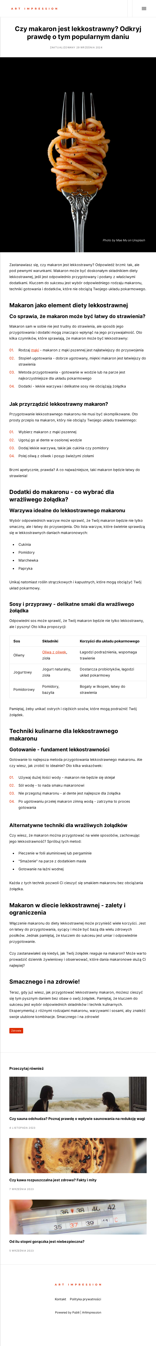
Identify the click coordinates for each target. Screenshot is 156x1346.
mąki (35, 350)
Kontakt (60, 1299)
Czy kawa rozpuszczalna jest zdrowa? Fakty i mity (52, 1180)
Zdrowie (16, 1030)
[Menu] (139, 8)
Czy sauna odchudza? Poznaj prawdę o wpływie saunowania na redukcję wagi (77, 1118)
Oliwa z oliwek (54, 652)
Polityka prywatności (85, 1299)
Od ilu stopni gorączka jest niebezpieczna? (46, 1241)
